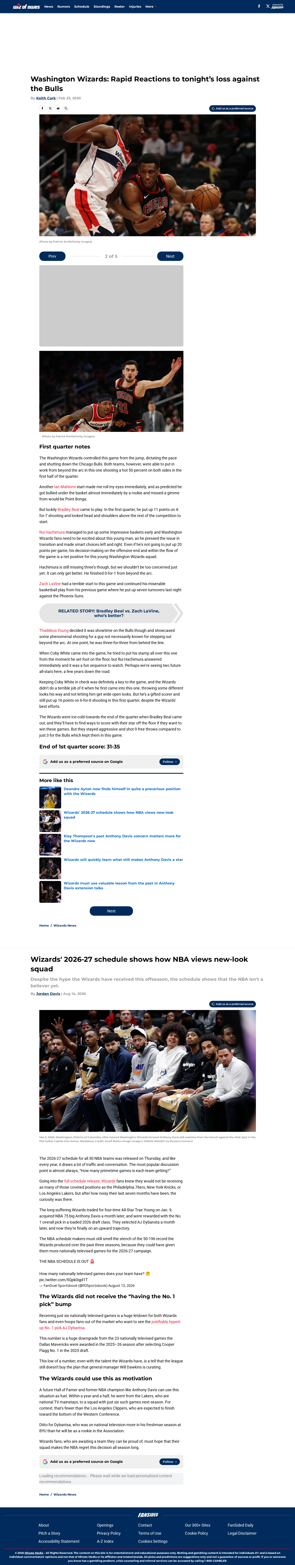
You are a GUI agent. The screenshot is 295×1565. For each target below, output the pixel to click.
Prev (52, 256)
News (48, 7)
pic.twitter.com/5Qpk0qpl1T (63, 1279)
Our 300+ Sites (197, 1525)
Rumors (63, 7)
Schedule (81, 7)
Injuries (135, 7)
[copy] (66, 108)
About (43, 1525)
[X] (268, 6)
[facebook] (259, 6)
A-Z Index (105, 1541)
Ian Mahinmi (65, 486)
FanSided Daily (241, 1525)
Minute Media (34, 1553)
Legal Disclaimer (242, 1533)
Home (44, 925)
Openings (105, 1525)
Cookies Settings (152, 1541)
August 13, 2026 (121, 1285)
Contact (145, 1525)
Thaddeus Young (54, 630)
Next (170, 256)
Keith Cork (46, 98)
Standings (102, 7)
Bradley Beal (68, 509)
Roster (119, 7)
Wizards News (64, 925)
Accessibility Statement (58, 1541)
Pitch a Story (49, 1533)
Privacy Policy (109, 1533)
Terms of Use (149, 1533)
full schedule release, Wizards (90, 1181)
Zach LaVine (50, 583)
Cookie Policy (196, 1533)
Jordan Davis (48, 994)
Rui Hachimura (52, 532)
